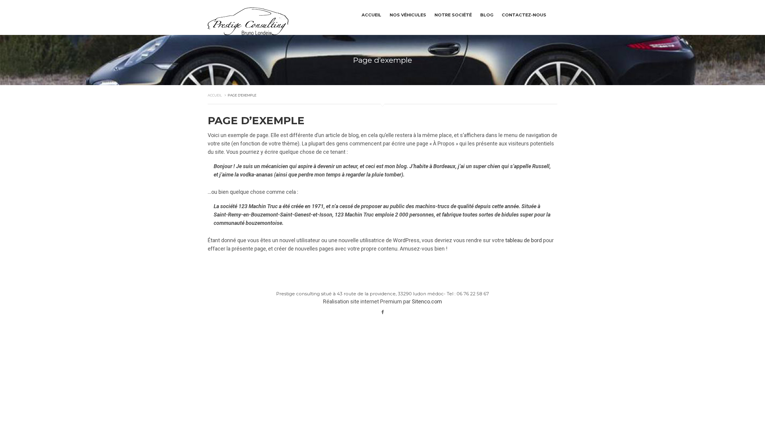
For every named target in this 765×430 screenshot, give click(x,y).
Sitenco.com (427, 301)
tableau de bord (523, 240)
